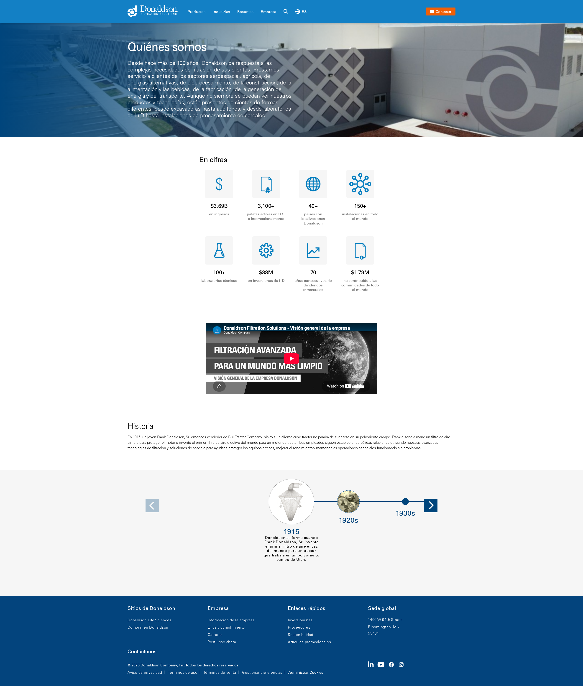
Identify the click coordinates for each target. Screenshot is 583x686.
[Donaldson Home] (156, 11)
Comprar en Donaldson (148, 627)
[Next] (430, 505)
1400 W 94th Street (385, 619)
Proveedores (299, 627)
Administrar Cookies (305, 672)
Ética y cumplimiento (226, 627)
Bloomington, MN (383, 627)
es (304, 11)
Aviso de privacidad (145, 672)
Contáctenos (142, 651)
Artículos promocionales (309, 642)
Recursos (245, 11)
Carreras (215, 634)
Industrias (221, 11)
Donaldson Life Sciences (149, 620)
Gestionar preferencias (262, 672)
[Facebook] (393, 668)
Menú (189, 4)
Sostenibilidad (300, 634)
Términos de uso (182, 672)
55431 (373, 633)
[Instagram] (403, 668)
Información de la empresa (231, 620)
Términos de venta (220, 672)
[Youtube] (382, 668)
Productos (196, 11)
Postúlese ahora (222, 642)
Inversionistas (300, 620)
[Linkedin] (372, 668)
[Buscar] (286, 11)
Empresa (268, 11)
